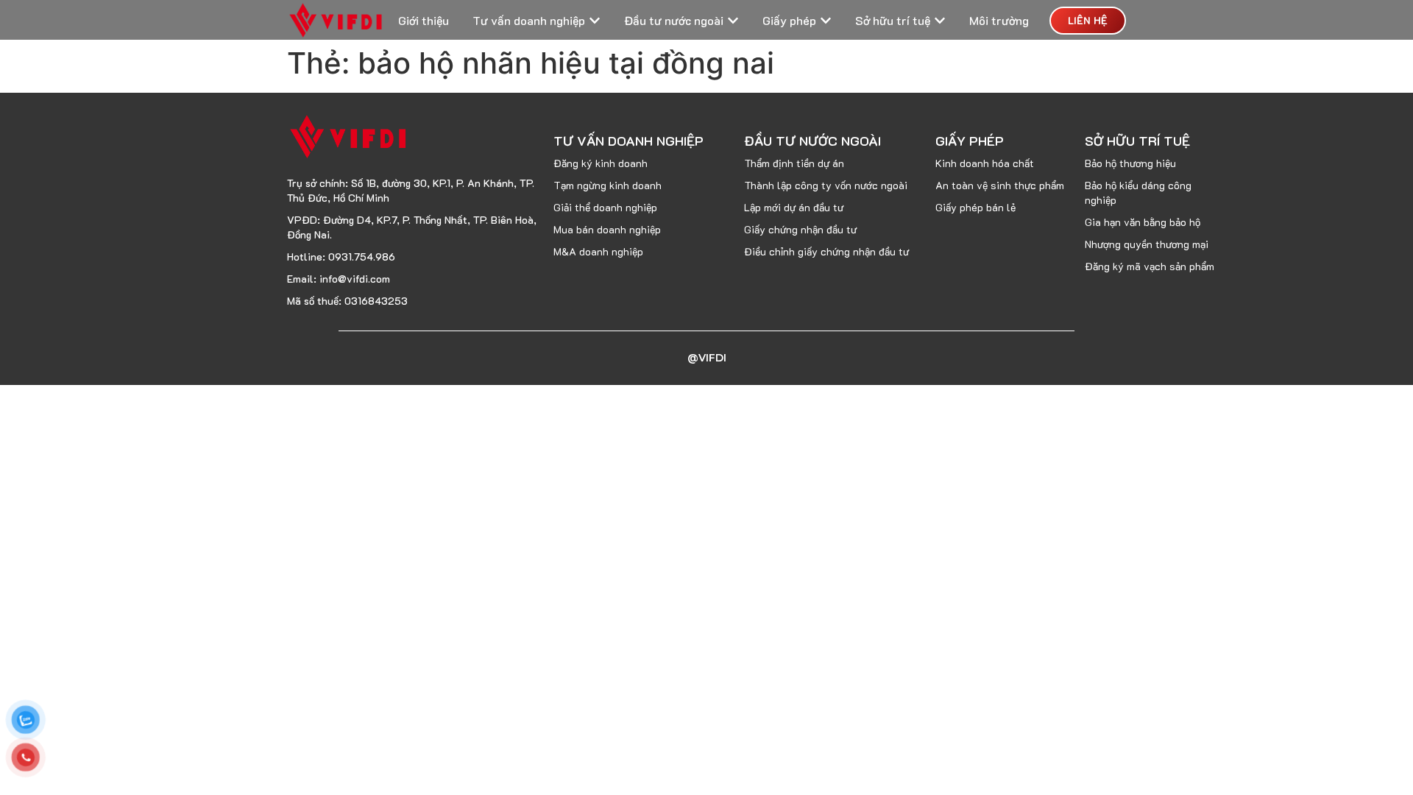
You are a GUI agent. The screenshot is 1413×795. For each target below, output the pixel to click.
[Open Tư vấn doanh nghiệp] (595, 20)
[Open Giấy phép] (826, 20)
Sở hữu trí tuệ (892, 20)
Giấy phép (789, 20)
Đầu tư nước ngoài (673, 20)
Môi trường (999, 20)
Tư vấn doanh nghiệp (528, 20)
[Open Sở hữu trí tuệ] (940, 20)
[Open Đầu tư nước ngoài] (733, 20)
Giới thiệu (423, 20)
